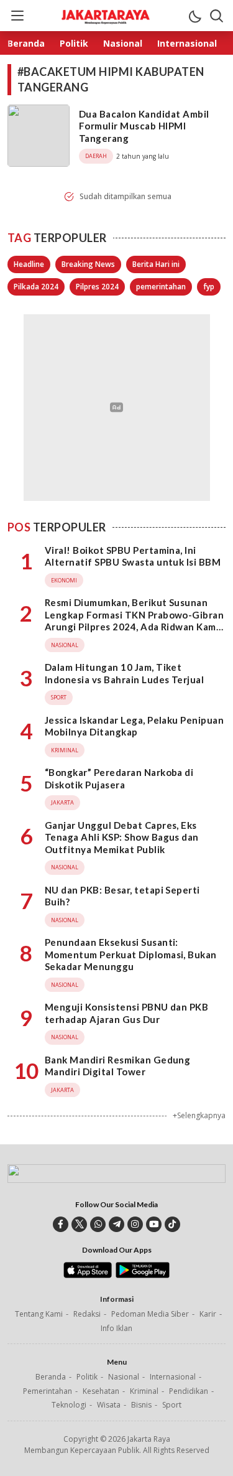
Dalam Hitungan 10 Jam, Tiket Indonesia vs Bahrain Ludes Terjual (124, 673)
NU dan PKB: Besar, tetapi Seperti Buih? (122, 896)
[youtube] (154, 1224)
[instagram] (135, 1224)
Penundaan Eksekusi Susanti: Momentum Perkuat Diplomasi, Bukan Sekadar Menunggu (131, 954)
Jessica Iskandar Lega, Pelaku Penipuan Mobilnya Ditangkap (134, 726)
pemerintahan (161, 286)
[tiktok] (172, 1224)
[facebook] (60, 1224)
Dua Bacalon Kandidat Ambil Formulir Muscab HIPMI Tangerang (144, 126)
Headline (29, 264)
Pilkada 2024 (36, 286)
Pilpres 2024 (97, 286)
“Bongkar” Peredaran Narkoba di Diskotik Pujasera (119, 778)
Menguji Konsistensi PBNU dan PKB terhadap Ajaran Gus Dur (126, 1013)
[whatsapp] (98, 1224)
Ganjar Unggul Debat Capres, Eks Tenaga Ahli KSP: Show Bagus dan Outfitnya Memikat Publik (122, 837)
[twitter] (79, 1224)
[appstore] (87, 1275)
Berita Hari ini (156, 264)
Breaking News (88, 264)
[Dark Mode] (194, 15)
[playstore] (143, 1275)
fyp (208, 286)
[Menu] (16, 15)
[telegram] (116, 1224)
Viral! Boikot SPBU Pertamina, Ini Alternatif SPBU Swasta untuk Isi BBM (133, 556)
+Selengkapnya (199, 1115)
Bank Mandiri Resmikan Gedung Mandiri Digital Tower (117, 1066)
